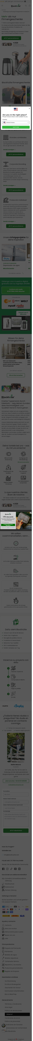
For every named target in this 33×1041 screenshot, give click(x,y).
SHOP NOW (16, 127)
